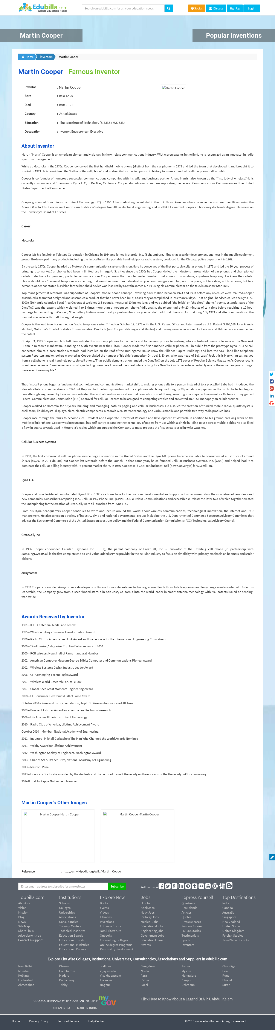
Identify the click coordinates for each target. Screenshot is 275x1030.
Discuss (218, 8)
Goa (225, 971)
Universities (67, 912)
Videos (104, 912)
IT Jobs (145, 903)
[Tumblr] (195, 887)
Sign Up (234, 8)
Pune (225, 975)
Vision (22, 908)
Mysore (186, 971)
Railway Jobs (150, 917)
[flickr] (202, 887)
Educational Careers (72, 949)
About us (24, 903)
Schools (64, 903)
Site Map (24, 926)
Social (198, 8)
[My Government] (107, 1001)
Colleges (64, 908)
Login (251, 8)
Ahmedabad (26, 985)
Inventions (107, 922)
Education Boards (71, 935)
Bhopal (227, 980)
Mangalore (189, 975)
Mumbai (23, 971)
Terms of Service (68, 1021)
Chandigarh (230, 966)
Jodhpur (105, 966)
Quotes (186, 917)
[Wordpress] (215, 887)
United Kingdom (233, 931)
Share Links (26, 931)
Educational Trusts (71, 940)
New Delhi (25, 966)
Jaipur (186, 966)
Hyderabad (25, 980)
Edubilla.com (31, 897)
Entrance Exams (110, 926)
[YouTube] (208, 887)
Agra (144, 975)
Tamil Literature (110, 931)
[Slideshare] (222, 887)
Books (104, 903)
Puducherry (67, 980)
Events (104, 908)
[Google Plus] (175, 887)
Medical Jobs (149, 922)
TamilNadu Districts (235, 940)
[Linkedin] (182, 887)
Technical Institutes (72, 931)
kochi (144, 985)
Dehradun (188, 985)
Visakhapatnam (110, 975)
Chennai (64, 966)
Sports (186, 940)
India (225, 903)
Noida (145, 971)
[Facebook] (162, 887)
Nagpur (105, 985)
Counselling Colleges (114, 940)
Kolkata (23, 975)
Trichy (63, 985)
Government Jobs (152, 935)
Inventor (30, 87)
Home (16, 1021)
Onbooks (106, 935)
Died (28, 105)
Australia (228, 912)
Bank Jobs (147, 908)
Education (31, 123)
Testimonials (190, 935)
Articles (186, 912)
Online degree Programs (116, 945)
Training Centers (70, 926)
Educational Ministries (74, 945)
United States (231, 926)
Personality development (116, 949)
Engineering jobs (152, 931)
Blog (21, 917)
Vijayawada (108, 971)
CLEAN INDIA (62, 1008)
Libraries (106, 917)
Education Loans (152, 940)
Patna (145, 980)
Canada (227, 908)
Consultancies (68, 922)
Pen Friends (189, 908)
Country (30, 113)
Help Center (96, 1021)
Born (28, 96)
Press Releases (191, 922)
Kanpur (186, 980)
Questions (188, 903)
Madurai (64, 975)
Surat (226, 985)
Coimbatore (67, 971)
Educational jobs (152, 926)
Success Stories (192, 926)
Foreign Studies (232, 935)
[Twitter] (168, 887)
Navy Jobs (147, 912)
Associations (67, 917)
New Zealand (231, 922)
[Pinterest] (188, 887)
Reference (28, 871)
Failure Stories (191, 931)
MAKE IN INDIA (87, 1008)
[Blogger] (229, 887)
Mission (23, 912)
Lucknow (106, 980)
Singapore (229, 917)
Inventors (188, 945)
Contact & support (30, 940)
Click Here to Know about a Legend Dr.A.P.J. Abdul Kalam (187, 998)
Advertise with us (29, 935)
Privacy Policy (38, 1021)
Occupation (32, 131)
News (22, 922)
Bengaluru (148, 966)
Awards (146, 945)
